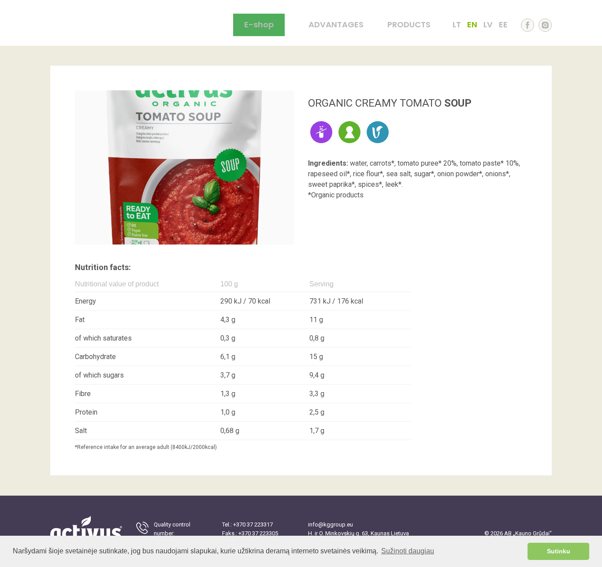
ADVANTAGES (336, 25)
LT (457, 25)
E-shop (259, 24)
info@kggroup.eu (330, 524)
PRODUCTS (409, 25)
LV (488, 25)
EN (472, 25)
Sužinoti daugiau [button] (407, 551)
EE (503, 25)
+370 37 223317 (253, 524)
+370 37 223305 (258, 533)
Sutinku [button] (558, 551)
